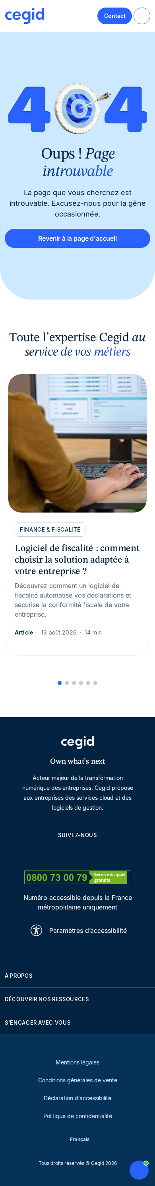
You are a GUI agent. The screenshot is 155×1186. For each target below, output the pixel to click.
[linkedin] (39, 853)
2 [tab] (67, 683)
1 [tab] (60, 683)
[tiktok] (97, 853)
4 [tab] (81, 683)
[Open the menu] (142, 16)
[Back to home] (25, 16)
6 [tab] (95, 683)
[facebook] (116, 853)
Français (80, 1139)
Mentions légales (77, 1062)
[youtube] (58, 853)
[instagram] (77, 853)
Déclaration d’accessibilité (77, 1098)
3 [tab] (74, 683)
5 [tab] (88, 683)
